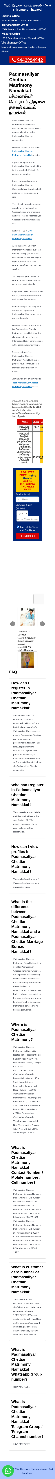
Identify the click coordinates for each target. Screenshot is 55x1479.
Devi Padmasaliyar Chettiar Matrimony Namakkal (22, 234)
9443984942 (30, 60)
